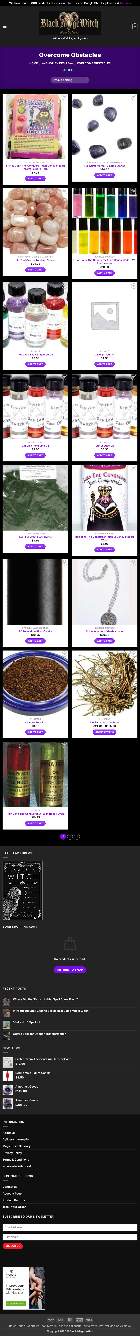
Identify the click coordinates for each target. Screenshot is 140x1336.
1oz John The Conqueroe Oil (35, 354)
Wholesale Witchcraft (17, 1166)
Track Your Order (14, 1207)
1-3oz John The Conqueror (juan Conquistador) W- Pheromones (104, 262)
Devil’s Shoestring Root (104, 722)
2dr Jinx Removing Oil (35, 445)
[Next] (77, 837)
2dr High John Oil (104, 354)
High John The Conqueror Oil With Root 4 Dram (35, 813)
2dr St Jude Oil (105, 445)
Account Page (12, 1193)
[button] (5, 26)
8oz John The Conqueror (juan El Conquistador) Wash (104, 538)
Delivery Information (16, 1139)
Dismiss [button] (125, 3)
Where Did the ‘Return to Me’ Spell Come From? (45, 999)
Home (33, 63)
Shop (22, 1326)
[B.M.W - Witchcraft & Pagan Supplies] (70, 23)
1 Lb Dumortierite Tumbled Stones (104, 165)
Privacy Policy (12, 1153)
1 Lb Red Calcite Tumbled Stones (35, 260)
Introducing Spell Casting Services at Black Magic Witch (51, 1010)
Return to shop (70, 969)
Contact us (10, 1186)
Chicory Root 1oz (35, 722)
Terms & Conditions (16, 1159)
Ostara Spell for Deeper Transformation (39, 1033)
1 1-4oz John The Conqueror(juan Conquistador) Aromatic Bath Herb (35, 167)
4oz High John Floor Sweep (35, 537)
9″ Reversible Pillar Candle (35, 631)
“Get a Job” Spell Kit (26, 1022)
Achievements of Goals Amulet (105, 631)
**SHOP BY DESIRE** (57, 63)
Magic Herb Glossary (17, 1146)
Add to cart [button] (35, 178)
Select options (104, 732)
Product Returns (14, 1200)
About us (9, 1132)
